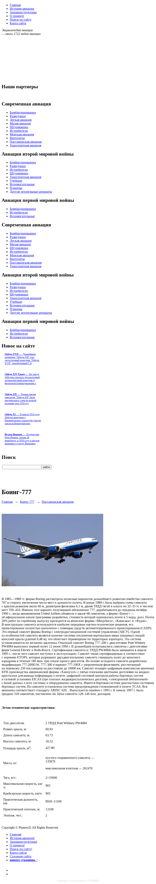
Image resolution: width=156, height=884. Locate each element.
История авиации (22, 8)
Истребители (19, 130)
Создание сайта (20, 856)
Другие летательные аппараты (31, 191)
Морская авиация (22, 134)
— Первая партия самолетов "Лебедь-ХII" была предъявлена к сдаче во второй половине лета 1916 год (20, 399)
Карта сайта (18, 23)
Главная (15, 5)
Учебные (16, 180)
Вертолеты (17, 138)
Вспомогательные (22, 184)
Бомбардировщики (23, 112)
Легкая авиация (20, 120)
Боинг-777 (27, 501)
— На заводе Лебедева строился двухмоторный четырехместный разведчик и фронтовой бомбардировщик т (22, 379)
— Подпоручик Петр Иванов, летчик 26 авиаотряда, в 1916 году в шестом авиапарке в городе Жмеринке (22, 439)
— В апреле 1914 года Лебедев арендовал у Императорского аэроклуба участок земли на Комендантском (23, 419)
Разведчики (18, 116)
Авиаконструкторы (23, 12)
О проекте (17, 16)
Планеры (16, 188)
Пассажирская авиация (26, 141)
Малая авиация (20, 123)
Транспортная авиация (25, 145)
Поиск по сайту (20, 19)
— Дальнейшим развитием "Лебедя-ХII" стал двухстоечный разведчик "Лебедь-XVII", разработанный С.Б (22, 359)
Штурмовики (19, 127)
